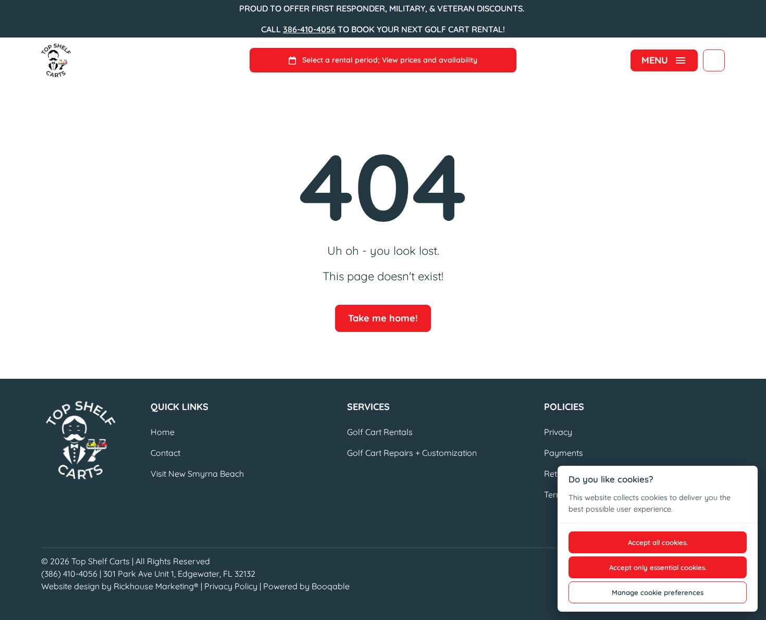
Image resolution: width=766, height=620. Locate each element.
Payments (563, 453)
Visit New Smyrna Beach (197, 473)
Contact (165, 453)
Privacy (558, 432)
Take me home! (383, 318)
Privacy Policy (230, 586)
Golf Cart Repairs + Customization (412, 453)
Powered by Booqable (306, 586)
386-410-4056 (309, 29)
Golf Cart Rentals (380, 432)
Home (163, 432)
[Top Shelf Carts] (56, 60)
